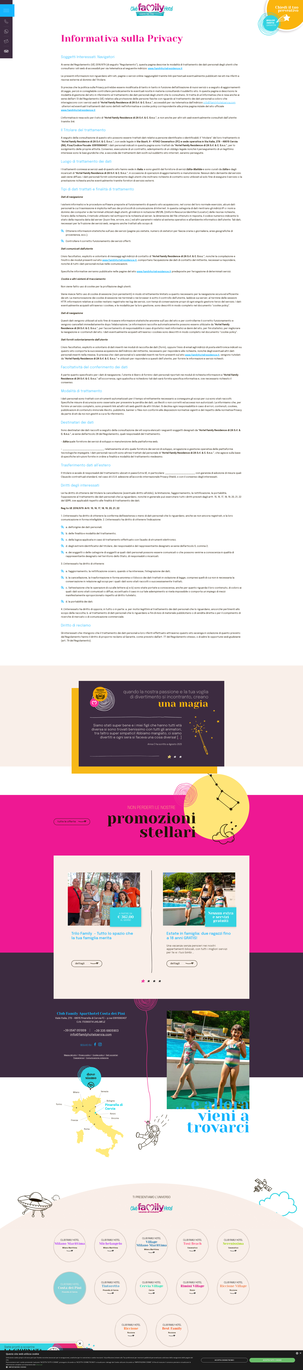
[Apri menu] (7, 10)
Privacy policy (85, 1055)
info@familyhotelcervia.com (219, 102)
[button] (100, 1367)
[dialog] (151, 1360)
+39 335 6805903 (106, 1030)
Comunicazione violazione (97, 1058)
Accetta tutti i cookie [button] (272, 1360)
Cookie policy (98, 1055)
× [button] (300, 1353)
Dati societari (112, 1055)
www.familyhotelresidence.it (202, 355)
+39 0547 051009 (74, 1030)
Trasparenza (78, 1058)
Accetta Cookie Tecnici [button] (224, 1360)
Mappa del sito (70, 1055)
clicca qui (39, 1365)
